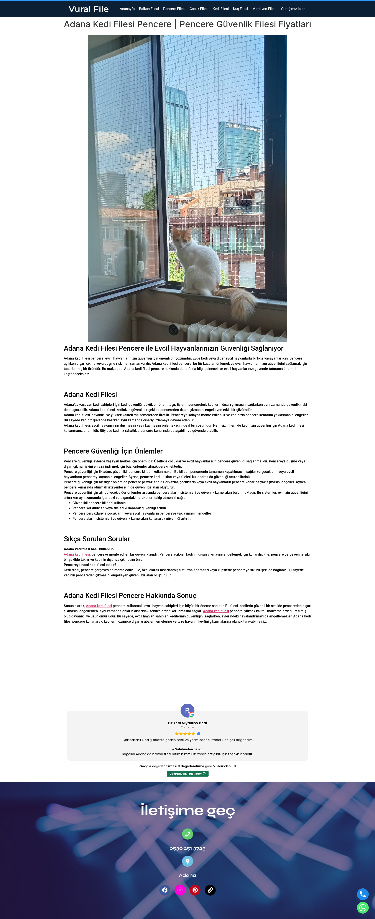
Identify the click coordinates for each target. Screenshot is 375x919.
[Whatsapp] (363, 908)
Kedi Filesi (221, 9)
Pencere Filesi (174, 9)
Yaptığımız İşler (293, 9)
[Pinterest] (195, 890)
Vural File (89, 9)
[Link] (210, 890)
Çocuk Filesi (199, 9)
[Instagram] (179, 890)
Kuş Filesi (240, 9)
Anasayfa (127, 9)
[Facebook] (164, 890)
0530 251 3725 (187, 848)
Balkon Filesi (149, 9)
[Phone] (363, 894)
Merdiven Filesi (264, 9)
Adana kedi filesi (77, 554)
